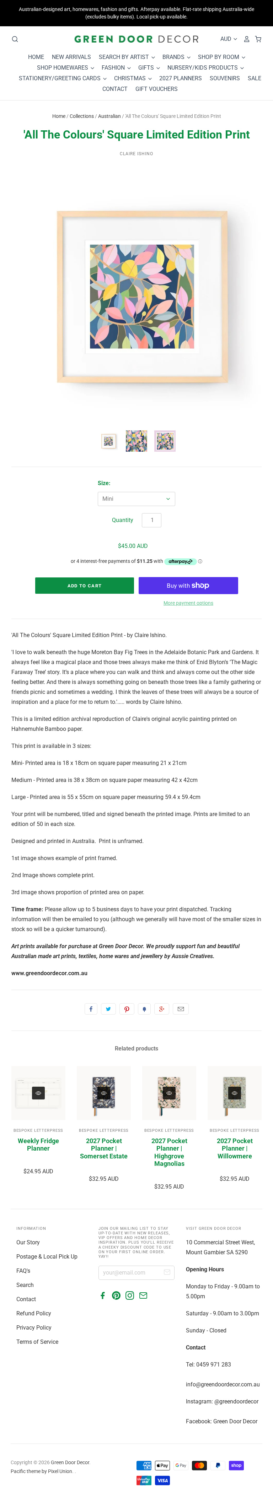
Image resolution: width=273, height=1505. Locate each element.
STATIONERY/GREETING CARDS (60, 78)
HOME (36, 57)
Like (91, 1009)
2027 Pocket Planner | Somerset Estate (104, 1148)
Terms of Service (37, 1341)
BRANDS (174, 57)
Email (181, 1009)
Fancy (144, 1009)
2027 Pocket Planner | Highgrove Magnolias (169, 1152)
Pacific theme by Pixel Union (41, 1471)
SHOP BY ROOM (219, 57)
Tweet (108, 1009)
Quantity (122, 520)
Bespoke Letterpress (39, 1130)
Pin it (126, 1009)
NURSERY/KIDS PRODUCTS (203, 67)
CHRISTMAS (130, 78)
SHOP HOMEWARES (63, 67)
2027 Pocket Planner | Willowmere (235, 1148)
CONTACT (115, 89)
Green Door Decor (70, 1462)
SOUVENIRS (225, 78)
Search (25, 1285)
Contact (26, 1299)
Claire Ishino (136, 153)
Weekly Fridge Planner (38, 1144)
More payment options (188, 603)
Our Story (28, 1242)
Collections (82, 116)
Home (58, 116)
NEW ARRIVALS (71, 57)
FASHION (114, 67)
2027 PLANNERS (180, 78)
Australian (109, 116)
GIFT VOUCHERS (156, 89)
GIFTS (146, 67)
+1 (161, 1009)
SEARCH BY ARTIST (124, 57)
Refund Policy (33, 1313)
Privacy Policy (34, 1327)
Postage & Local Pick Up (46, 1256)
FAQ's (23, 1270)
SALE (254, 78)
